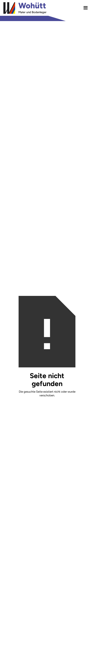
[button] (85, 8)
